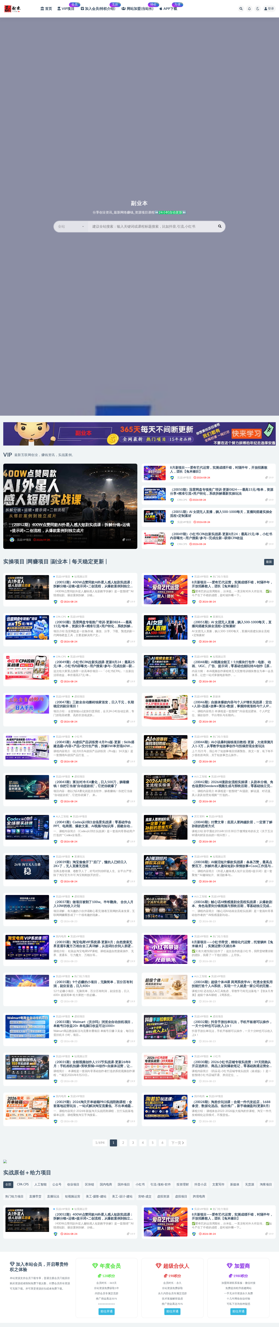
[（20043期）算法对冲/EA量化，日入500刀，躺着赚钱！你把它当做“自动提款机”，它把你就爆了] (27, 787)
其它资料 (199, 816)
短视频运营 (80, 576)
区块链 (89, 1184)
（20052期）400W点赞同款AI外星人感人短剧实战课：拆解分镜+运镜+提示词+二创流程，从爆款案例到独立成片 (93, 586)
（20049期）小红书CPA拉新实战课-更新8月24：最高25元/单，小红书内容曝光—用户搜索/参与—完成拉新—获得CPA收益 (221, 536)
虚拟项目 (79, 696)
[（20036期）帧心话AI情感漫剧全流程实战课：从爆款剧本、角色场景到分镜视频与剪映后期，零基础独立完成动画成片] (165, 907)
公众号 (56, 1184)
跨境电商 (199, 1196)
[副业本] (12, 540)
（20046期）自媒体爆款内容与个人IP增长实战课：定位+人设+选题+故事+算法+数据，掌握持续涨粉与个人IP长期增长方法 (232, 706)
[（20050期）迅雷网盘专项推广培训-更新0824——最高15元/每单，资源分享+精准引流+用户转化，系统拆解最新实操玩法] (155, 494)
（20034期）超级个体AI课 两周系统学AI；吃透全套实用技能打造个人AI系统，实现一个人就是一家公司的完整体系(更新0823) (232, 986)
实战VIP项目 (24, 539)
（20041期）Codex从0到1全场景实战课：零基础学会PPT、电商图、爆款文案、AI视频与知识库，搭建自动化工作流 (93, 826)
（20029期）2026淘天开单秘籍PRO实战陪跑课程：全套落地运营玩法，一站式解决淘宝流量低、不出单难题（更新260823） (92, 1106)
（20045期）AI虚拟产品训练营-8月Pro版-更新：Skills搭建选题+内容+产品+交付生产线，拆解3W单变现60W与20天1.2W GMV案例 (93, 746)
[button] (71, 226)
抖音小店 (200, 1184)
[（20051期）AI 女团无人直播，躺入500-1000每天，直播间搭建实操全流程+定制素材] (155, 516)
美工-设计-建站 (122, 1196)
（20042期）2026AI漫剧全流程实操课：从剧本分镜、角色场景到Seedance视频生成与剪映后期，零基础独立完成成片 (232, 786)
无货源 (249, 1184)
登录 (271, 8)
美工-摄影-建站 (96, 1196)
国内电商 (61, 936)
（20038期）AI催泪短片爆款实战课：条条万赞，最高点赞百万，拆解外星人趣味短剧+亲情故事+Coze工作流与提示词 (232, 866)
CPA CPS (182, 500)
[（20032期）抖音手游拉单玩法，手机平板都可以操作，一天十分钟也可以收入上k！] (165, 1027)
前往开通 (106, 1311)
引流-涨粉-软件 (160, 1184)
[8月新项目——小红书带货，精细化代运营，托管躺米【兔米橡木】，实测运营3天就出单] (165, 949)
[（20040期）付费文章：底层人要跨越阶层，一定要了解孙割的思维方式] (165, 827)
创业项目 (73, 1184)
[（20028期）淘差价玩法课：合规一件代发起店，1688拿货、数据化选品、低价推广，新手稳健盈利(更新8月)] (165, 1107)
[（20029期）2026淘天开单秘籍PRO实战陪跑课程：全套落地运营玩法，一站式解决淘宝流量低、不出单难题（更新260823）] (27, 1107)
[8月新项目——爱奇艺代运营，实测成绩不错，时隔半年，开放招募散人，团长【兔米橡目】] (155, 473)
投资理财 (183, 1184)
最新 (269, 562)
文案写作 (218, 1184)
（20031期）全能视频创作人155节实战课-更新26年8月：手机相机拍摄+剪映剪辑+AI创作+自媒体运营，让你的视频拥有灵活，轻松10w (93, 1066)
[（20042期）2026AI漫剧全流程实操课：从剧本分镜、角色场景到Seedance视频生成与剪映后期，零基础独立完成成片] (165, 787)
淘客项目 (266, 1184)
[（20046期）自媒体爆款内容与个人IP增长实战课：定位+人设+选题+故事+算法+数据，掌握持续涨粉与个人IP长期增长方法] (165, 707)
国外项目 (124, 1184)
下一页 (176, 1143)
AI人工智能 (200, 776)
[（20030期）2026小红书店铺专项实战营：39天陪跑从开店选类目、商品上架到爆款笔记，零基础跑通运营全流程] (165, 1067)
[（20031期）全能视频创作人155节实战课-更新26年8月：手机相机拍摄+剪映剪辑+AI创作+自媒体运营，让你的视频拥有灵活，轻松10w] (27, 1067)
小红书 (78, 736)
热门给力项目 (220, 576)
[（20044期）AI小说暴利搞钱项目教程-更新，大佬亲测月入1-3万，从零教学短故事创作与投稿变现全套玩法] (165, 747)
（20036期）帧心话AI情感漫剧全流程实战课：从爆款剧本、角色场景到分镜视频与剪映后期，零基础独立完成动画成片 (232, 906)
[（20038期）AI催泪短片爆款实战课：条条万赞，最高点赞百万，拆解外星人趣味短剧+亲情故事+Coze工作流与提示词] (165, 867)
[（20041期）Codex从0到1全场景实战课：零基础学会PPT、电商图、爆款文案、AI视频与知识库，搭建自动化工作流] (27, 827)
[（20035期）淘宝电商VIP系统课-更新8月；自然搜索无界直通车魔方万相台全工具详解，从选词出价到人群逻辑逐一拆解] (27, 947)
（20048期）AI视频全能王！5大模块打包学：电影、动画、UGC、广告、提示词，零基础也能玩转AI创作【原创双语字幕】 (232, 666)
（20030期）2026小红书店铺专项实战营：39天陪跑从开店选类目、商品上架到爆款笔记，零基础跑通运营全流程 (232, 1066)
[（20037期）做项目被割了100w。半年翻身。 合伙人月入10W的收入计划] (27, 907)
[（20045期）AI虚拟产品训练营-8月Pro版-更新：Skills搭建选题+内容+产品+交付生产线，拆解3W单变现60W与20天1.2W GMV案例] (27, 747)
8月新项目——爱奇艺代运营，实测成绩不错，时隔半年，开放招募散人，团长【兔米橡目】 (218, 469)
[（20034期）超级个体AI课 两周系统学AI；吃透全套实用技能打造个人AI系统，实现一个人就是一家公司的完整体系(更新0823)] (165, 987)
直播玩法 (218, 616)
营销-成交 (144, 1196)
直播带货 (35, 1196)
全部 (8, 1184)
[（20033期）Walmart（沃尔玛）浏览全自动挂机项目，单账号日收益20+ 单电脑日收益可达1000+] (27, 1026)
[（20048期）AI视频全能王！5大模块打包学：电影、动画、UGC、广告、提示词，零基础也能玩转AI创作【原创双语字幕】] (165, 667)
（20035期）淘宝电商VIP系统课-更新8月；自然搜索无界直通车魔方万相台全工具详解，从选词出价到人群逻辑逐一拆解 (93, 946)
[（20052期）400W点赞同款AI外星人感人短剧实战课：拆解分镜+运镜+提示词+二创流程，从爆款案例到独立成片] (27, 587)
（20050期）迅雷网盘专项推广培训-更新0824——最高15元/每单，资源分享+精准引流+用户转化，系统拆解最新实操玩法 (221, 491)
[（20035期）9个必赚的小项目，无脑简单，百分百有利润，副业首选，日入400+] (27, 989)
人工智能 (40, 1184)
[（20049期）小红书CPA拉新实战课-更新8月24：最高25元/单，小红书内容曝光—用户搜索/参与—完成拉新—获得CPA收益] (155, 538)
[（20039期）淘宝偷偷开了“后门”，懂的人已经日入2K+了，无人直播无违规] (27, 867)
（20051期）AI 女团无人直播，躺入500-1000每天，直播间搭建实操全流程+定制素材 (221, 513)
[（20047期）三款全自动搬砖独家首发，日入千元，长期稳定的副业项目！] (27, 704)
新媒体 (217, 696)
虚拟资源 (163, 1196)
